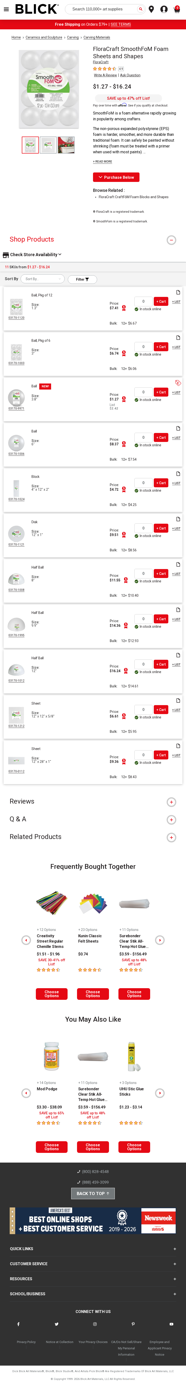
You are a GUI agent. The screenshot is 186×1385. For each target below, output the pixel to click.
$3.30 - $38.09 (49, 1107)
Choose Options (52, 994)
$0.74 (83, 954)
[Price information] (124, 308)
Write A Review (105, 75)
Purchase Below (119, 177)
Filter (80, 279)
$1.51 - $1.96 (48, 954)
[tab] (93, 239)
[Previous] (26, 940)
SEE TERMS (121, 24)
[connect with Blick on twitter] (57, 1327)
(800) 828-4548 (95, 1171)
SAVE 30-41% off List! (51, 962)
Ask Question (130, 75)
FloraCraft (100, 62)
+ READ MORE (102, 161)
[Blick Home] (37, 9)
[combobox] (43, 278)
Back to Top (91, 1193)
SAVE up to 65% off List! (51, 1115)
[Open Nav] (6, 9)
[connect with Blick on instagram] (95, 1327)
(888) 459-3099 (95, 1182)
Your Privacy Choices (93, 1342)
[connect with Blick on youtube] (171, 1327)
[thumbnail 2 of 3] (48, 145)
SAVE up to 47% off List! (128, 98)
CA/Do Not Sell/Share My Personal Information (126, 1348)
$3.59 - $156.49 (133, 954)
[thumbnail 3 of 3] (66, 145)
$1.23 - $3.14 (130, 1107)
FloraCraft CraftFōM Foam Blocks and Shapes (134, 197)
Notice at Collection (59, 1342)
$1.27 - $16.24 (112, 86)
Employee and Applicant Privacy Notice (160, 1348)
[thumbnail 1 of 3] (30, 145)
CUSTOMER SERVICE (28, 1264)
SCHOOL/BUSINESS (27, 1294)
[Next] (160, 940)
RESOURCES (21, 1279)
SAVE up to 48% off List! (134, 962)
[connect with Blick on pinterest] (133, 1327)
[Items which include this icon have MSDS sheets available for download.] (178, 292)
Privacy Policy (26, 1342)
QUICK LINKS (21, 1248)
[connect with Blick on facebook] (18, 1327)
